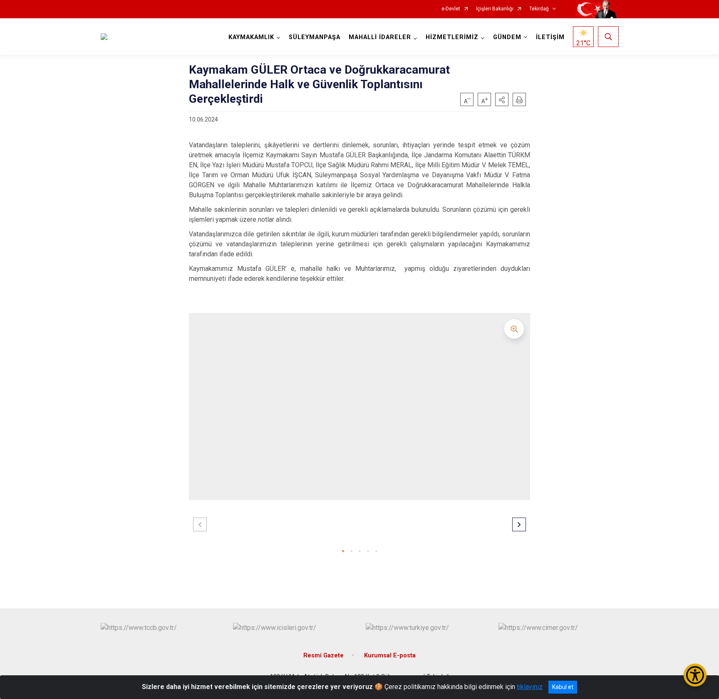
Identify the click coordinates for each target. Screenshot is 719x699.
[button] (501, 99)
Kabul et (562, 687)
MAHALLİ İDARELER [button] (380, 37)
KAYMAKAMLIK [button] (251, 37)
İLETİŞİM (550, 37)
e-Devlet (450, 9)
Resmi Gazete (323, 655)
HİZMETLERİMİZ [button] (452, 37)
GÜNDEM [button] (507, 37)
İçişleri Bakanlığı (494, 9)
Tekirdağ (539, 9)
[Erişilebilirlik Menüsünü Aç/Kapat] (695, 675)
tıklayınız (530, 687)
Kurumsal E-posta (390, 655)
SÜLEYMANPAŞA (314, 37)
